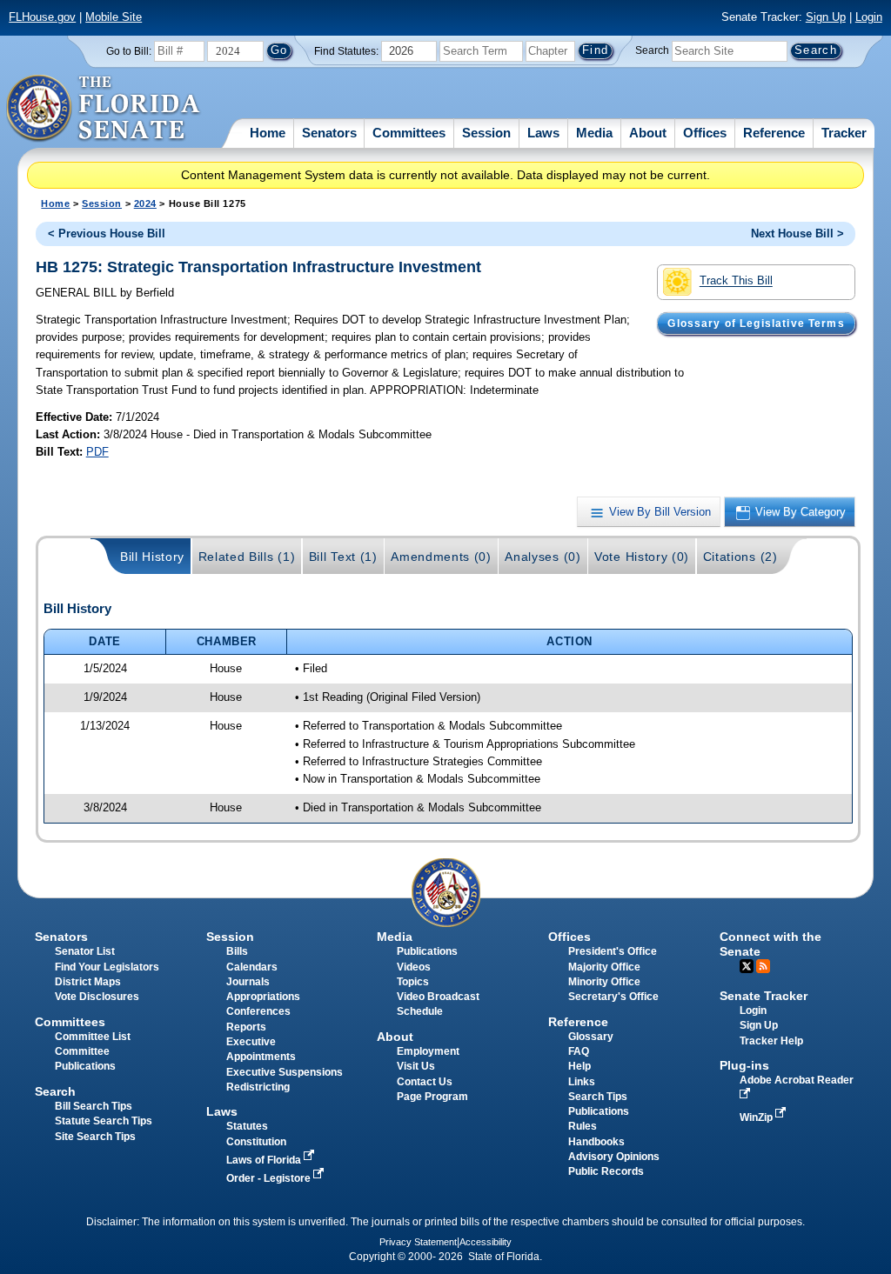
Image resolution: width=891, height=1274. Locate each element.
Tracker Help (771, 1041)
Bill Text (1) (343, 557)
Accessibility (485, 1242)
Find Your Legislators (107, 967)
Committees (409, 132)
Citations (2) (740, 557)
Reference (774, 132)
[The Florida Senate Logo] (104, 109)
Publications (427, 951)
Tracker (844, 132)
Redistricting (258, 1087)
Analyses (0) (542, 557)
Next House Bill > (797, 233)
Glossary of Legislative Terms (755, 323)
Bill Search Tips (93, 1106)
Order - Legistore (269, 1178)
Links (581, 1082)
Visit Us (416, 1066)
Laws (543, 132)
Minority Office (604, 982)
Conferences (258, 1011)
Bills (237, 951)
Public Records (606, 1171)
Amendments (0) (441, 557)
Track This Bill (736, 281)
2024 (145, 203)
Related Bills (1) (247, 557)
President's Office (612, 951)
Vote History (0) (641, 557)
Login (868, 16)
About (648, 132)
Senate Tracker (763, 996)
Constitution (256, 1142)
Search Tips (597, 1096)
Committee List (93, 1036)
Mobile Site (113, 16)
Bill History (152, 557)
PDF (97, 451)
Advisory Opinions (614, 1156)
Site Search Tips (95, 1136)
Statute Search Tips (103, 1121)
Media (594, 132)
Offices (705, 132)
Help (579, 1066)
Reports (246, 1027)
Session (486, 132)
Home (267, 132)
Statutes (247, 1126)
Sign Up (826, 16)
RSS (763, 966)
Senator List (85, 951)
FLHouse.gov (42, 16)
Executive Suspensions (284, 1072)
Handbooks (596, 1142)
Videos (414, 967)
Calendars (252, 967)
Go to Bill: (128, 51)
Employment (428, 1051)
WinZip (757, 1117)
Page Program (432, 1096)
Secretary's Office (613, 996)
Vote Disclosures (97, 996)
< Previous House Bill (106, 233)
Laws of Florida (265, 1160)
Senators (329, 132)
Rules (582, 1126)
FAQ (578, 1051)
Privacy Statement (418, 1242)
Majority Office (604, 967)
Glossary (590, 1036)
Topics (413, 982)
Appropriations (263, 996)
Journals (248, 982)
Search (652, 50)
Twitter (747, 966)
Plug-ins (744, 1065)
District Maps (88, 982)
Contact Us (424, 1082)
